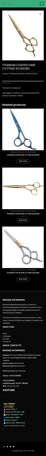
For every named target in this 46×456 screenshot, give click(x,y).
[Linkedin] (10, 446)
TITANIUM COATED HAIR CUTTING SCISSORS (23, 74)
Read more (23, 161)
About (5, 333)
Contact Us (7, 342)
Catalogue (6, 336)
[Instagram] (4, 446)
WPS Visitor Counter (18, 426)
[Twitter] (7, 446)
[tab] (23, 83)
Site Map (6, 339)
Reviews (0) (6, 83)
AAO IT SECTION (28, 451)
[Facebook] (13, 446)
